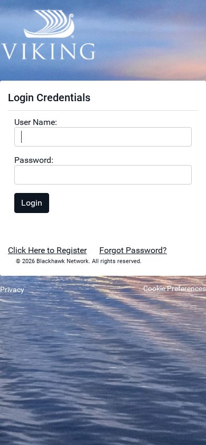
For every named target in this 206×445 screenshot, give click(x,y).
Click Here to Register (47, 250)
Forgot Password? (133, 250)
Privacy (12, 289)
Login (31, 203)
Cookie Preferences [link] (174, 288)
